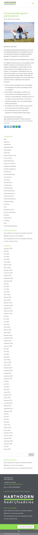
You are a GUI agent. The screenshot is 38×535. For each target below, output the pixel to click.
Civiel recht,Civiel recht (10, 155)
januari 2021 (7, 430)
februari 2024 (7, 330)
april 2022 (6, 389)
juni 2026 (6, 254)
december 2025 (8, 270)
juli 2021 (6, 414)
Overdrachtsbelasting (10, 199)
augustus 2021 (8, 411)
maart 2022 (7, 392)
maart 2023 (7, 360)
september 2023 (8, 343)
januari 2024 (7, 332)
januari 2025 (7, 300)
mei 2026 (6, 257)
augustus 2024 (8, 313)
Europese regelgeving (10, 169)
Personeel (6, 204)
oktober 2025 (7, 275)
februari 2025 (7, 297)
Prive (5, 207)
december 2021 (8, 400)
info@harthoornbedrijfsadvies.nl (13, 484)
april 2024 (6, 324)
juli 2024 (6, 316)
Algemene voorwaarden (11, 491)
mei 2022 (6, 387)
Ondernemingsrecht (9, 191)
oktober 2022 (7, 373)
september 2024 (8, 311)
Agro (5, 139)
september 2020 (8, 441)
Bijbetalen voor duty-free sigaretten (13, 236)
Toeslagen (6, 220)
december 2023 (8, 335)
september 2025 (8, 278)
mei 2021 (6, 419)
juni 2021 (6, 417)
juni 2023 (6, 351)
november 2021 (8, 403)
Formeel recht (7, 172)
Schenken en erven (9, 209)
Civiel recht (7, 153)
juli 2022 (6, 381)
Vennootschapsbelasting (10, 226)
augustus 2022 (8, 378)
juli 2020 (6, 446)
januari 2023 (7, 365)
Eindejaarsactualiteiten (10, 166)
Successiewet (7, 218)
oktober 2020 (7, 438)
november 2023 (8, 338)
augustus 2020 (8, 444)
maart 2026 (7, 262)
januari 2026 (7, 267)
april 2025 (6, 292)
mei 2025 (6, 289)
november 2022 (8, 370)
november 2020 (8, 435)
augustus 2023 (8, 346)
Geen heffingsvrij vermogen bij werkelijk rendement (18, 233)
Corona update (16, 19)
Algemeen (6, 142)
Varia (5, 223)
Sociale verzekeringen (10, 212)
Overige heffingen (9, 201)
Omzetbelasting (8, 188)
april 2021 (6, 422)
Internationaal (7, 177)
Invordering (7, 180)
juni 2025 (6, 286)
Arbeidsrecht (7, 144)
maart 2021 (7, 425)
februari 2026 (7, 265)
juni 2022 (6, 384)
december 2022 (8, 368)
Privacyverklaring (25, 491)
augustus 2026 (8, 248)
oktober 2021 (7, 406)
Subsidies (6, 215)
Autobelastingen (8, 147)
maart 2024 (7, 327)
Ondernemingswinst (9, 193)
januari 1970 (7, 449)
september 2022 (8, 376)
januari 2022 (7, 397)
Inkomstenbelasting (9, 174)
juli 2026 (6, 251)
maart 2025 (7, 294)
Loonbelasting (8, 185)
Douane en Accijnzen (9, 163)
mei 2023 (6, 354)
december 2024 (8, 303)
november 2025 (8, 273)
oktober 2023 (7, 341)
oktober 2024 (7, 308)
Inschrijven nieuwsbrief (26, 527)
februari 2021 (7, 427)
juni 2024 (6, 319)
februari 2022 (7, 395)
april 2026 (6, 259)
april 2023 (6, 357)
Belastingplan (7, 150)
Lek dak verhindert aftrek (10, 241)
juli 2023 (6, 349)
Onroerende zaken (9, 196)
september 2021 (8, 408)
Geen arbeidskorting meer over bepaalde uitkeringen (18, 238)
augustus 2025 (8, 281)
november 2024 (8, 305)
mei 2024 (6, 322)
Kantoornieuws (8, 182)
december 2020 (8, 433)
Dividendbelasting (9, 161)
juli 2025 (6, 284)
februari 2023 (7, 362)
